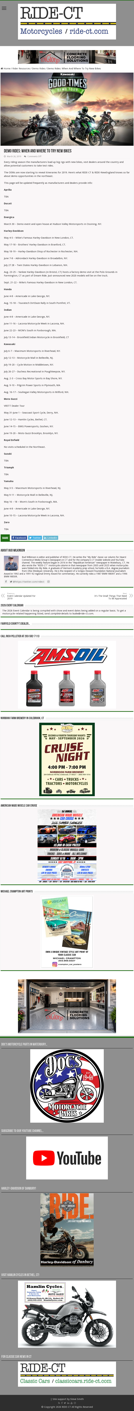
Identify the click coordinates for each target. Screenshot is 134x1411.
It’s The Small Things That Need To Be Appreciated (110, 596)
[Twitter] (65, 1403)
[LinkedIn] (68, 1403)
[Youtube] (71, 1403)
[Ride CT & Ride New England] (67, 21)
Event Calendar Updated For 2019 (21, 596)
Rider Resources (21, 68)
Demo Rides (38, 68)
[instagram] (75, 1403)
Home (6, 68)
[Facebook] (62, 1403)
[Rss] (59, 1403)
